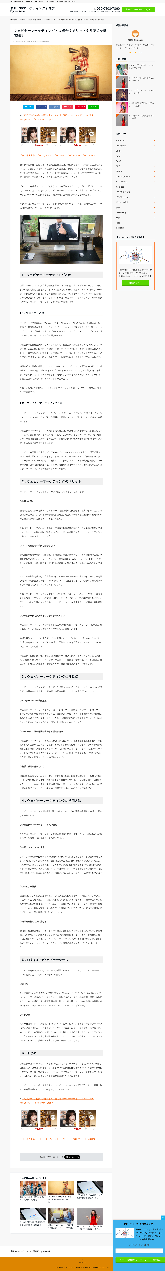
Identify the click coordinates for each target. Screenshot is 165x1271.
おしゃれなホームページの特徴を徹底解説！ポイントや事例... (60, 1226)
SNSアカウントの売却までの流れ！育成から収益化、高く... (89, 1227)
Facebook (121, 140)
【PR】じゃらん (44, 155)
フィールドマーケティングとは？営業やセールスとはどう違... (60, 1199)
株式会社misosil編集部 (41, 41)
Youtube (120, 187)
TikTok (119, 171)
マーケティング (21, 41)
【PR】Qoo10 (73, 155)
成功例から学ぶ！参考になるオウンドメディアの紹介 (32, 1198)
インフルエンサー (124, 197)
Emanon (105, 1267)
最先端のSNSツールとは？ (138, 9)
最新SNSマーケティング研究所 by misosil (32, 10)
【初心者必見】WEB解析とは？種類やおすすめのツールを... (89, 1196)
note (118, 156)
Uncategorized (123, 176)
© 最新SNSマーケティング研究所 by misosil (73, 1267)
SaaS (118, 161)
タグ (118, 207)
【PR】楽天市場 (27, 155)
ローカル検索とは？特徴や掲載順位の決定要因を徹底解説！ (32, 1223)
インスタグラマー (124, 192)
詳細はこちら (135, 282)
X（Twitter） (122, 181)
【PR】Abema (88, 155)
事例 (28, 41)
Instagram (121, 145)
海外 (118, 223)
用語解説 (120, 228)
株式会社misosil (135, 40)
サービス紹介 (122, 202)
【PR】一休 (59, 155)
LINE (118, 150)
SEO (118, 166)
